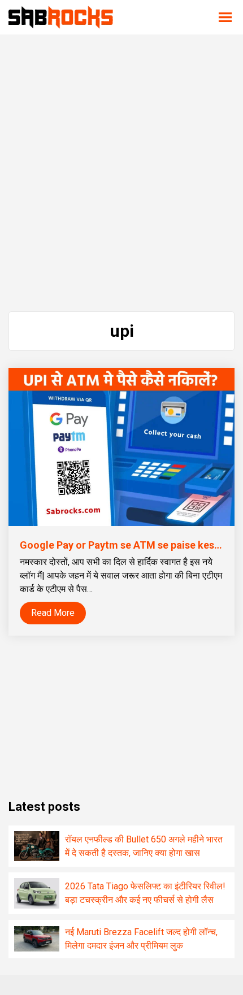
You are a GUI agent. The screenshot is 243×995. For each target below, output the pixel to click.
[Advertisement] (121, 172)
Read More (53, 612)
